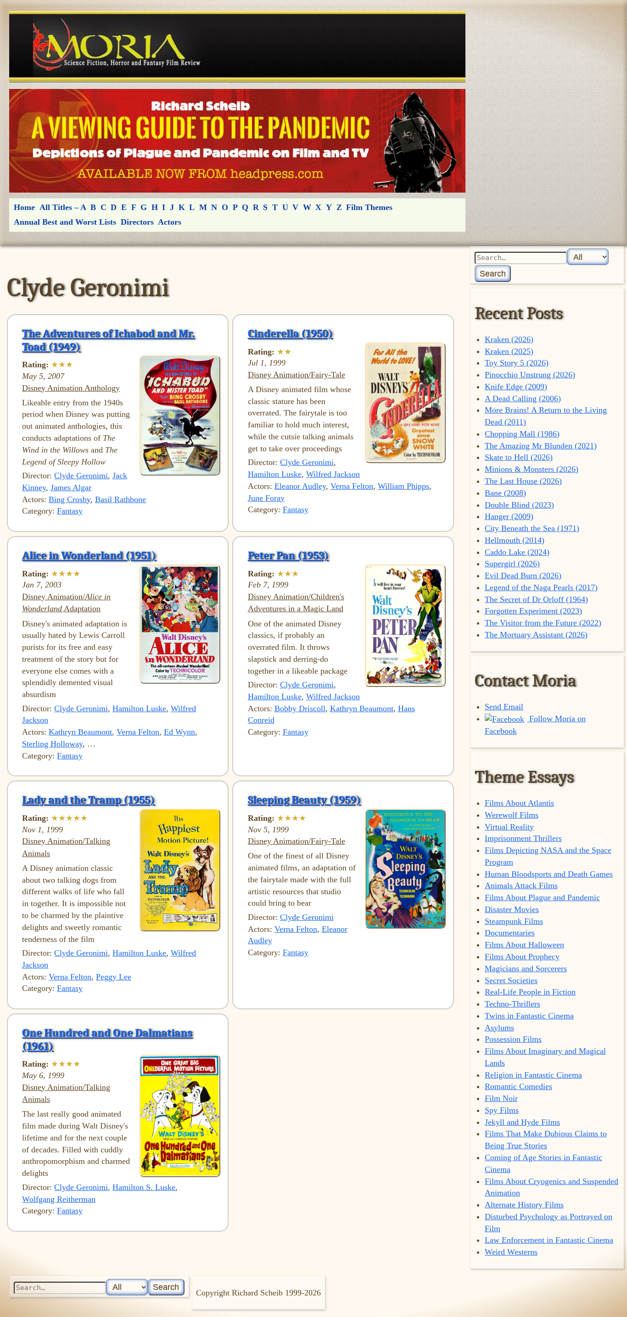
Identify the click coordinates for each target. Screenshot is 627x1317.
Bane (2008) (505, 493)
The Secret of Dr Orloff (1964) (536, 599)
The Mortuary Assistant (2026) (536, 634)
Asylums (499, 1027)
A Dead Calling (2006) (523, 398)
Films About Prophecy (522, 956)
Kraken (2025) (509, 351)
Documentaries (510, 932)
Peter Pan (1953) (288, 555)
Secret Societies (511, 980)
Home (24, 207)
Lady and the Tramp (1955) (88, 799)
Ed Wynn (179, 731)
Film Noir (501, 1098)
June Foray (266, 498)
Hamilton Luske (275, 474)
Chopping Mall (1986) (522, 433)
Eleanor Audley (300, 486)
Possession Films (513, 1039)
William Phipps (403, 486)
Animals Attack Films (521, 885)
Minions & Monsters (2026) (531, 469)
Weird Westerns (511, 1251)
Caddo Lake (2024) (517, 552)
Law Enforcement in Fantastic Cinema (549, 1240)
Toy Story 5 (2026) (517, 362)
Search (493, 273)
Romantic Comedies (518, 1086)
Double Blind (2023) (519, 504)
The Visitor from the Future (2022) (543, 622)
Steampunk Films (514, 921)
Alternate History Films (524, 1204)
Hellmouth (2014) (514, 540)
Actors (169, 222)
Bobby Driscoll (299, 708)
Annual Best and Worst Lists (65, 222)
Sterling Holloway (52, 743)
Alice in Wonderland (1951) (89, 555)
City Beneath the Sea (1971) (532, 528)
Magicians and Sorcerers (526, 968)
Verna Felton (351, 486)
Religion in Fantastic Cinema (533, 1074)
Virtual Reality (509, 826)
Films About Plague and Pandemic (542, 897)
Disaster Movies (512, 909)
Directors (137, 222)
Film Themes (369, 207)
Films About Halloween (524, 944)
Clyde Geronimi (81, 475)
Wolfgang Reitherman (58, 1199)
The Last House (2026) (523, 481)
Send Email (504, 706)
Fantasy (70, 510)
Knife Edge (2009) (516, 386)
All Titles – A (62, 207)
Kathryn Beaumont (80, 731)
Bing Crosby (69, 499)
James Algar (70, 487)
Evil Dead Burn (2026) (523, 575)
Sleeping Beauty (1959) (304, 799)
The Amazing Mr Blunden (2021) (541, 445)
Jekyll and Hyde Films (522, 1122)
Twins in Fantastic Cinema (529, 1015)
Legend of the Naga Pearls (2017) (541, 587)
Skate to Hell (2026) (519, 457)
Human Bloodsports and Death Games (549, 874)
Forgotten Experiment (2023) (533, 610)
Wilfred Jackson (333, 474)
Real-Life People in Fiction (530, 991)
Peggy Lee (113, 976)
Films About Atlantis (519, 803)
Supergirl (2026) (512, 563)
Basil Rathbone (120, 499)
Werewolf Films (511, 814)
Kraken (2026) (509, 339)
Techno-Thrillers (512, 1003)
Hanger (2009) (509, 516)
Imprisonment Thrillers (523, 838)
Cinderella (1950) (290, 333)
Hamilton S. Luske (143, 1187)
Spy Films (502, 1110)
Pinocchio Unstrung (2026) (530, 374)
